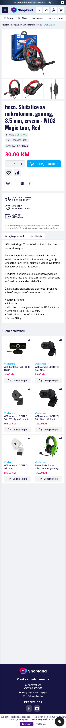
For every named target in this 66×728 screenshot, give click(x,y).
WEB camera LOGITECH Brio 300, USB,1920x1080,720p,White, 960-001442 (17, 467)
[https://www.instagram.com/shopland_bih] (8, 183)
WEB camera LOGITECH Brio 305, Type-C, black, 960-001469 (16, 418)
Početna (5, 25)
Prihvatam (26, 724)
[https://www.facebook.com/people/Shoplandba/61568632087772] (29, 708)
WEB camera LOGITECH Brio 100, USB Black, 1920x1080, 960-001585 (47, 418)
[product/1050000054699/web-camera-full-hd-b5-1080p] (17, 348)
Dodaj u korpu (47, 164)
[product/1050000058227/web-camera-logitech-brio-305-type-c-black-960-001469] (17, 397)
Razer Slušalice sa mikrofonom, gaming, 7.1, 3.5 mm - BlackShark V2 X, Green (48, 467)
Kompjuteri (16, 25)
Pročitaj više (41, 724)
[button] (59, 721)
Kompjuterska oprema (32, 25)
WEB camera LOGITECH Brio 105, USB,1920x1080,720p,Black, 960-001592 (48, 368)
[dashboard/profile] (54, 10)
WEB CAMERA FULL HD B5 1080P (17, 368)
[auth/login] (46, 10)
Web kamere (9, 364)
